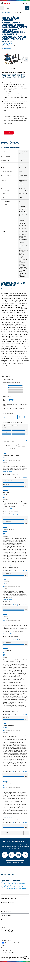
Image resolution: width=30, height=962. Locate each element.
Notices (3, 945)
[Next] (19, 69)
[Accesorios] (27, 907)
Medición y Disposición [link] (8, 903)
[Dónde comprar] (24, 3)
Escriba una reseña (6, 48)
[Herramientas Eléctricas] (27, 899)
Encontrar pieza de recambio (15, 862)
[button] (9, 132)
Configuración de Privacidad (12, 942)
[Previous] (12, 69)
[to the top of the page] (27, 952)
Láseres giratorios (6, 12)
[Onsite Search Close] (24, 8)
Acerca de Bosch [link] (6, 911)
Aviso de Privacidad (6, 940)
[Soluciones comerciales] (27, 920)
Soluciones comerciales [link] (8, 920)
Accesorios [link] (4, 907)
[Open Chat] (25, 957)
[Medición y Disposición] (27, 903)
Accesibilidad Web (6, 950)
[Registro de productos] (27, 3)
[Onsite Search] (27, 8)
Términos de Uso (5, 947)
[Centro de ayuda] (27, 916)
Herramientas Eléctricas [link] (8, 898)
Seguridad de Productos (7, 952)
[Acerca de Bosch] (27, 911)
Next (26, 59)
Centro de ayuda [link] (6, 915)
